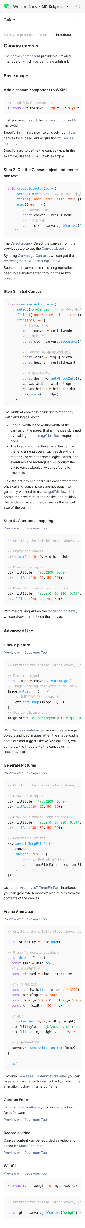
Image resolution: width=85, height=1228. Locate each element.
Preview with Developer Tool (25, 528)
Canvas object (53, 248)
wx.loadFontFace (26, 1107)
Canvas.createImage (28, 730)
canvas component (58, 120)
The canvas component (22, 56)
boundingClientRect (45, 436)
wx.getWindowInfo (57, 491)
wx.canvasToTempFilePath (39, 887)
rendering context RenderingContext (32, 261)
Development (55, 6)
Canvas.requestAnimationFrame (42, 1076)
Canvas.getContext (33, 255)
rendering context (61, 611)
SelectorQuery (22, 243)
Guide (9, 19)
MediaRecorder (31, 1146)
